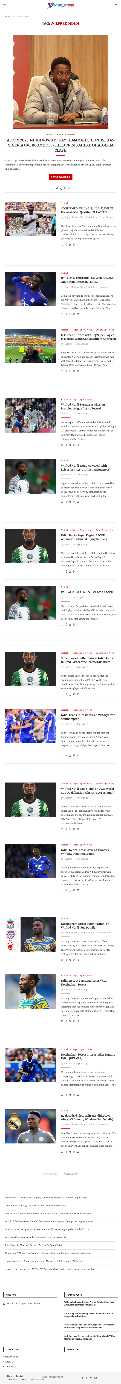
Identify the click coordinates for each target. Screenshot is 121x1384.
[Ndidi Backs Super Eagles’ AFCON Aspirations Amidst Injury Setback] (30, 546)
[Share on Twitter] (61, 188)
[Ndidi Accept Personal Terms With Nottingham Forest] (30, 991)
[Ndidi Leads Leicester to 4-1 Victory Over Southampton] (30, 726)
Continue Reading (60, 177)
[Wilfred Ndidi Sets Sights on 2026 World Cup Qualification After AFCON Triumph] (30, 800)
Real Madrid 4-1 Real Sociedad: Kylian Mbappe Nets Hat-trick (36, 1237)
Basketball (12, 1379)
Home (7, 16)
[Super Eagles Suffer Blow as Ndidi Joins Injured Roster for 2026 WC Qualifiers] (30, 669)
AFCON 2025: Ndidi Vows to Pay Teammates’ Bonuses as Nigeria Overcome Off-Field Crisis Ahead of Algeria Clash (60, 145)
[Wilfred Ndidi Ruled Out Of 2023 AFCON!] (30, 603)
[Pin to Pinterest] (64, 188)
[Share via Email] (68, 188)
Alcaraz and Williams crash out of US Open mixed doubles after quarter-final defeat (48, 1253)
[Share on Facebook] (57, 188)
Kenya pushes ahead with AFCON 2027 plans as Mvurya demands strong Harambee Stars (51, 1269)
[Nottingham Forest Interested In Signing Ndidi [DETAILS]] (30, 1065)
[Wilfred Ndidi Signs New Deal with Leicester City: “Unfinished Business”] (30, 476)
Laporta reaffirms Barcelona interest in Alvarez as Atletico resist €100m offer (45, 1261)
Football (19, 1376)
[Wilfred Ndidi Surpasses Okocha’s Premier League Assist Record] (30, 415)
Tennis (23, 1379)
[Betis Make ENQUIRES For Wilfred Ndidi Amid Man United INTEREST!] (30, 289)
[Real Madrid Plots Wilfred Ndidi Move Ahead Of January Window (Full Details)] (30, 1126)
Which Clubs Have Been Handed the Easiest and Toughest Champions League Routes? (49, 1221)
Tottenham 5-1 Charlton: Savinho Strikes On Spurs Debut (34, 1245)
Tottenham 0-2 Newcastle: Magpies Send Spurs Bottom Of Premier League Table (46, 1197)
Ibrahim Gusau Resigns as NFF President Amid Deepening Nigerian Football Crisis (47, 1229)
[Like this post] (53, 188)
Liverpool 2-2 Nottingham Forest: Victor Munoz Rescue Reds (35, 1205)
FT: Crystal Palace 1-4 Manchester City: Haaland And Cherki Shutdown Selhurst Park (48, 1213)
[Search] (116, 5)
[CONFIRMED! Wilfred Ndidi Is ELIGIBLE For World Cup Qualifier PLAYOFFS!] (30, 219)
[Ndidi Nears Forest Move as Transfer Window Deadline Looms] (30, 861)
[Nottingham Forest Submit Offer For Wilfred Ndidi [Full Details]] (30, 934)
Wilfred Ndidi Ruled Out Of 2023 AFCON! (87, 592)
